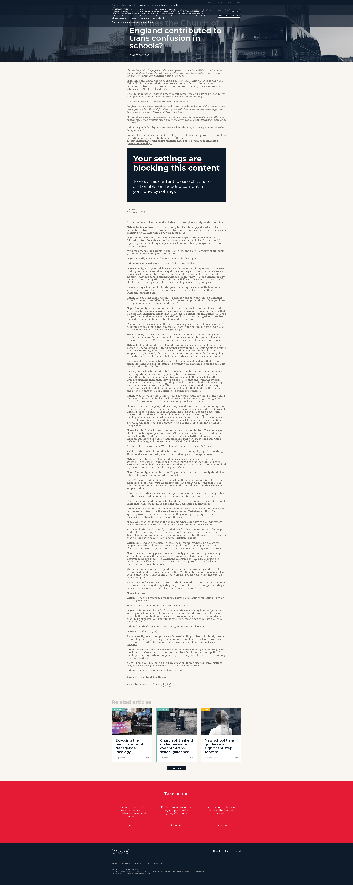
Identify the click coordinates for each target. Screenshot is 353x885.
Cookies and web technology (130, 863)
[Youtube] (126, 851)
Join (227, 851)
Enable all (235, 11)
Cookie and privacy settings (153, 863)
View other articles (137, 684)
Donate (217, 851)
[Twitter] (120, 851)
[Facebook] (114, 851)
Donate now (221, 825)
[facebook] (163, 684)
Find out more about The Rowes (146, 677)
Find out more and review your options (132, 22)
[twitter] (169, 684)
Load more (176, 768)
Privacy (114, 863)
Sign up (132, 825)
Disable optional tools (229, 16)
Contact (236, 851)
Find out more (176, 825)
